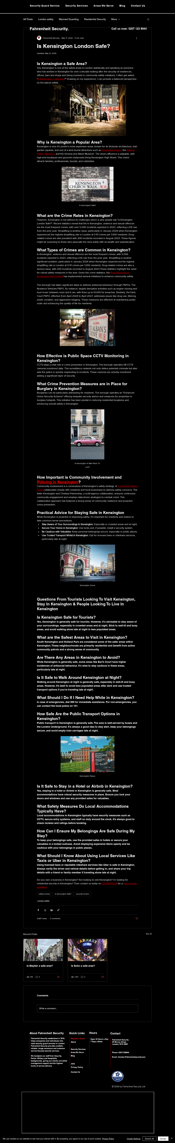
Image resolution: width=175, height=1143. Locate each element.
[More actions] (136, 38)
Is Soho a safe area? (83, 965)
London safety (45, 19)
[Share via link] (58, 910)
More (114, 19)
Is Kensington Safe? (63, 894)
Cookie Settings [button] (133, 1138)
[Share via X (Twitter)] (45, 910)
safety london (44, 894)
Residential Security (95, 19)
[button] (148, 19)
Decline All (149, 1138)
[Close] (171, 1138)
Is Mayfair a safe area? (40, 965)
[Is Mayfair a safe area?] (43, 950)
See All (149, 934)
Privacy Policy (108, 1138)
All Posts (28, 19)
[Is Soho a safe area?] (87, 950)
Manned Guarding (69, 19)
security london (82, 894)
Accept (163, 1138)
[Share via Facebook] (38, 910)
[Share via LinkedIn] (51, 910)
